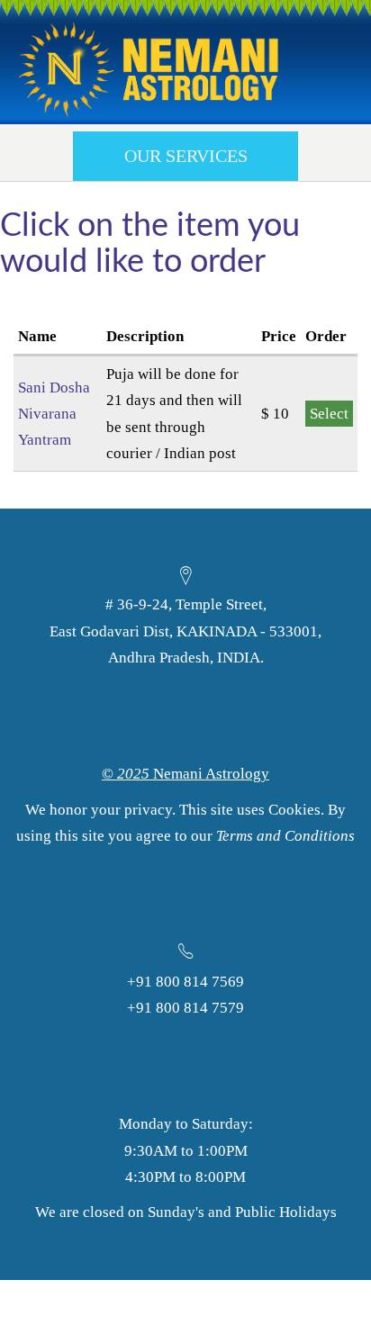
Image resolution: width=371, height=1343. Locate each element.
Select (329, 413)
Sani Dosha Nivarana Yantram (54, 414)
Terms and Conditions (285, 835)
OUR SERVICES (186, 156)
